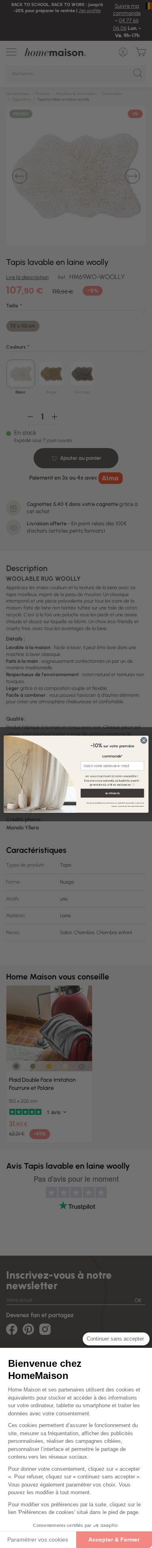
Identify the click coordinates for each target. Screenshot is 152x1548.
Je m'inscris (112, 793)
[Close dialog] (143, 740)
